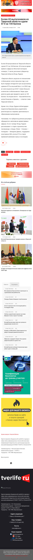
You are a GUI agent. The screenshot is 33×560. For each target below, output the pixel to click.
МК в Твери (18, 538)
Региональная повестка (8, 15)
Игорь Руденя (9, 151)
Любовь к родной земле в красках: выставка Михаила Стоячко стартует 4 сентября (14, 314)
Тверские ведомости (17, 534)
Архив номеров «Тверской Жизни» (10, 434)
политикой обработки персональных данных (16, 555)
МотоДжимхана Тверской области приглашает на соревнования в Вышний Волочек (16, 291)
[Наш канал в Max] (11, 463)
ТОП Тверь (17, 536)
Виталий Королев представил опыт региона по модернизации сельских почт (15, 323)
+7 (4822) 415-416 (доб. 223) (16, 522)
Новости (17, 151)
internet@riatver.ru (16, 528)
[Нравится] (3, 143)
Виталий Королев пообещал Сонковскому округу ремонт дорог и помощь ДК (15, 347)
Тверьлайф (4, 154)
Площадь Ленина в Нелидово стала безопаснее (15, 299)
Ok (16, 557)
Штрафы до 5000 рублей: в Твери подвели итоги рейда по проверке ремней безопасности (15, 331)
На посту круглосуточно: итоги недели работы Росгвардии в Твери (15, 306)
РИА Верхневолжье (18, 540)
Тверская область (25, 151)
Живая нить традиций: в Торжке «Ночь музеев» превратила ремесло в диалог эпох (15, 339)
